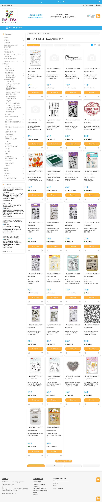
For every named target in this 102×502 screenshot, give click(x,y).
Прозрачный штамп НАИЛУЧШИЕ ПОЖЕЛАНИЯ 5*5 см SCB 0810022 (34, 127)
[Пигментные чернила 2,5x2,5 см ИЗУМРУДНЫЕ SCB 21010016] (54, 160)
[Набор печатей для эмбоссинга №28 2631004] (35, 263)
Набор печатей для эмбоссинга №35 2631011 (53, 230)
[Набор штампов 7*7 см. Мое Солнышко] (35, 416)
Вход (99, 5)
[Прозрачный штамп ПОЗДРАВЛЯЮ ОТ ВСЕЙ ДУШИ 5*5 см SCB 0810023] (92, 58)
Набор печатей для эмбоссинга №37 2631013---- (34, 332)
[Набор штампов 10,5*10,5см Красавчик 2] (54, 416)
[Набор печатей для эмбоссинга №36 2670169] (73, 160)
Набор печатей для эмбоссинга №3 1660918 (53, 127)
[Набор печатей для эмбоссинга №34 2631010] (73, 211)
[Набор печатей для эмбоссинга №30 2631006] (73, 314)
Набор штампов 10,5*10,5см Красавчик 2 (54, 435)
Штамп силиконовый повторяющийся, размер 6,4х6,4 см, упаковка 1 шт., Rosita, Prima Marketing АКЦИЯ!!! (91, 332)
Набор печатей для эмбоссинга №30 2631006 (71, 332)
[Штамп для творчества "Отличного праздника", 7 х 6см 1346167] (92, 109)
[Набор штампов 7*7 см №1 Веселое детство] (54, 263)
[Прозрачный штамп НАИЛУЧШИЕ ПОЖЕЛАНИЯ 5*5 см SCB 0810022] (35, 109)
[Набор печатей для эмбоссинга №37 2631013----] (35, 314)
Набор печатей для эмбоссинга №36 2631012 (53, 332)
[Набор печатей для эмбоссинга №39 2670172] (73, 109)
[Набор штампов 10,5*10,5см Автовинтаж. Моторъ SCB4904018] (92, 263)
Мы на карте (37, 481)
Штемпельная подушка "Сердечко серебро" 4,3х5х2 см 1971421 (72, 384)
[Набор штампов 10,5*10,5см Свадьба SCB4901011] (54, 365)
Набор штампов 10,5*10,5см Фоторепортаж (89, 179)
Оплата (55, 486)
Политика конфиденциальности (39, 487)
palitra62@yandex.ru (35, 17)
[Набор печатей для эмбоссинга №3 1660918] (54, 109)
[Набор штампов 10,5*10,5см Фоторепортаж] (92, 160)
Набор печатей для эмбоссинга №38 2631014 (34, 230)
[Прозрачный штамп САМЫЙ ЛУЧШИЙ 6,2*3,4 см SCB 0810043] (54, 58)
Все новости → (7, 251)
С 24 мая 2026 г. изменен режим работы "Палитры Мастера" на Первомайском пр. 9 (12, 205)
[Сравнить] (29, 97)
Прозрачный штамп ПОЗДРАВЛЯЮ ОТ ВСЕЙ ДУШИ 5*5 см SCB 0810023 (90, 76)
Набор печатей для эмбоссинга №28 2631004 (34, 281)
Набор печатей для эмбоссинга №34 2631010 (71, 230)
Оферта (35, 494)
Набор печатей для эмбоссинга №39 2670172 (71, 127)
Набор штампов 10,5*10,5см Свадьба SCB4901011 (53, 384)
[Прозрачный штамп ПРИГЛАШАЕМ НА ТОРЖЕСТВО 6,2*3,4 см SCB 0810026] (73, 58)
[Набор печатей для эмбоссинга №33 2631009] (92, 211)
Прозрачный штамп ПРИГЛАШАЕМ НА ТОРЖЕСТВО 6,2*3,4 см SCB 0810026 (72, 76)
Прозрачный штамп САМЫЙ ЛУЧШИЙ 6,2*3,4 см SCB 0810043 (53, 76)
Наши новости (7, 5)
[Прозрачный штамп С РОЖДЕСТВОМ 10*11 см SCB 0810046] (92, 365)
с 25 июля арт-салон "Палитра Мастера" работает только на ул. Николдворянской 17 (13, 189)
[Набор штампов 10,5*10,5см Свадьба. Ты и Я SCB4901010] (35, 365)
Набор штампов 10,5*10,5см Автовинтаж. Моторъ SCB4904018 (91, 281)
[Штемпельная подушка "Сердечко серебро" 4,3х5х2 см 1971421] (73, 365)
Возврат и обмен (58, 488)
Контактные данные (39, 484)
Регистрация (89, 5)
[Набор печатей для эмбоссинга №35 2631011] (54, 211)
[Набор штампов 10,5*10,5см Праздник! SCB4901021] (35, 58)
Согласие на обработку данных (40, 491)
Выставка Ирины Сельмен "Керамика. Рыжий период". (11, 237)
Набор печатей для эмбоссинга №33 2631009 (90, 230)
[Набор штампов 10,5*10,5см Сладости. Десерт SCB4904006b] (73, 263)
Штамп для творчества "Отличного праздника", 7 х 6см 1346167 (92, 127)
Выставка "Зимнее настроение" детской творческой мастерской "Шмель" (12, 221)
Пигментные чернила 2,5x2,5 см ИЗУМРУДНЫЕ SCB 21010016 (53, 179)
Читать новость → (8, 200)
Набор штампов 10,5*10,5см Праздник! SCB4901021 (35, 76)
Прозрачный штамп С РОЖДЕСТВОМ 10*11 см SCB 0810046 (91, 384)
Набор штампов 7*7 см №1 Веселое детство (54, 280)
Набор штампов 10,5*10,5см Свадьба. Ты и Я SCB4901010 (35, 384)
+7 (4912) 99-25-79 (35, 15)
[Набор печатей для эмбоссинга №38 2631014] (35, 211)
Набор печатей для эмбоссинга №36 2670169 (71, 179)
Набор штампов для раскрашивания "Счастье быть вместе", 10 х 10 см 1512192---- (35, 179)
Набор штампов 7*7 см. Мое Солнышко (35, 434)
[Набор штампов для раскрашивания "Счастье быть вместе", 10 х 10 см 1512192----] (35, 160)
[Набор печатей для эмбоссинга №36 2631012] (54, 314)
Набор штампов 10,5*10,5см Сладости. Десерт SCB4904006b (72, 281)
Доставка (55, 483)
